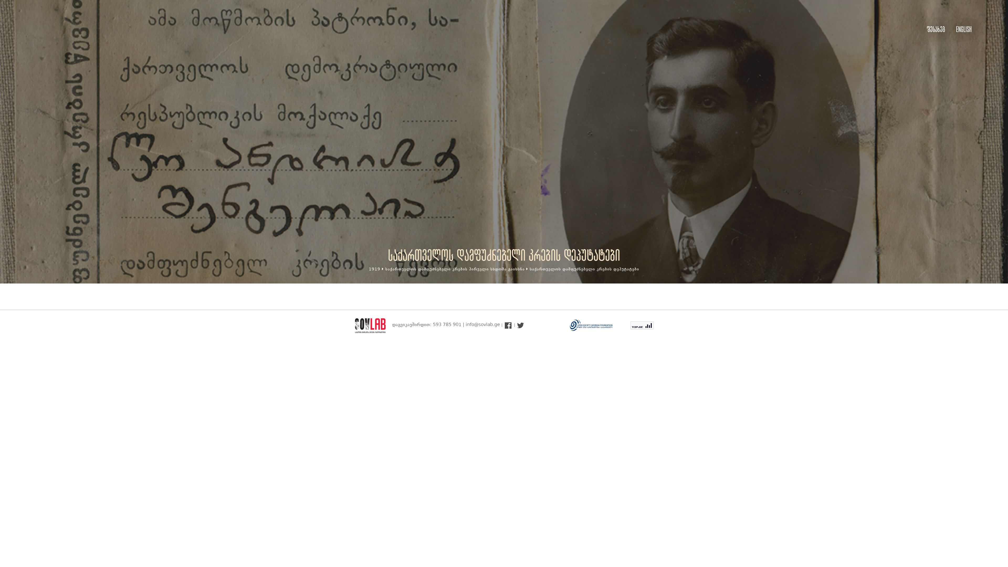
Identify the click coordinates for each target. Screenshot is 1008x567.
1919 (374, 269)
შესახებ (936, 29)
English (964, 29)
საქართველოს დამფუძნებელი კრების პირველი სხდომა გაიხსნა (455, 269)
